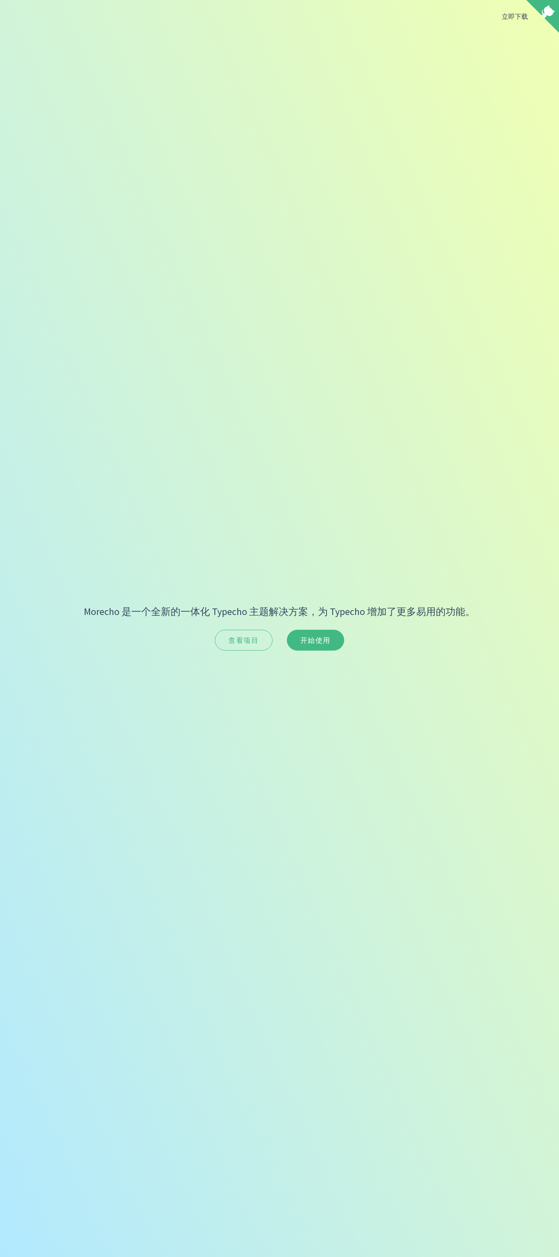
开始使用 (315, 640)
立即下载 (515, 16)
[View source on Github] (542, 17)
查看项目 (243, 640)
